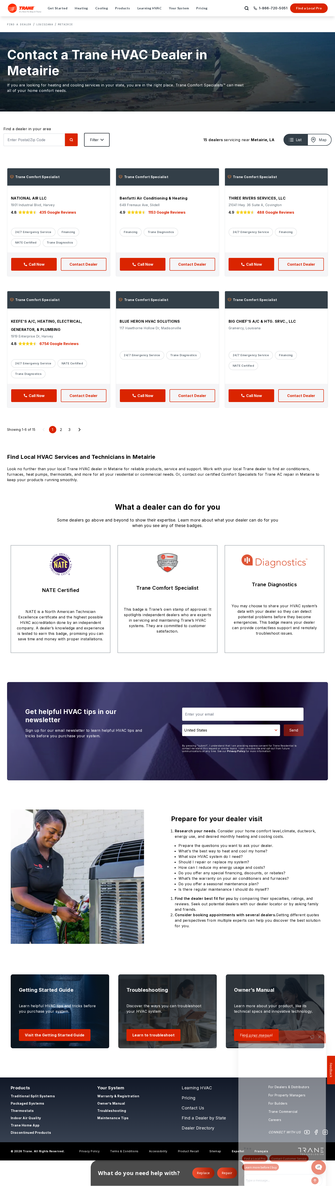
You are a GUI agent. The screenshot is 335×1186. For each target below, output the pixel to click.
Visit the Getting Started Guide (55, 1035)
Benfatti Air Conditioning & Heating (153, 198)
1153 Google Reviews (167, 212)
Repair (227, 1173)
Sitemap (215, 1151)
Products (20, 1087)
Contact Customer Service (289, 1141)
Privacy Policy (236, 751)
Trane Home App (25, 1125)
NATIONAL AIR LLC (29, 198)
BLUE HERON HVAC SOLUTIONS (150, 321)
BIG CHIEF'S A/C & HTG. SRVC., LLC (262, 321)
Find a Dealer (19, 24)
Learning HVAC (197, 1087)
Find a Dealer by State (204, 1118)
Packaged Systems (27, 1103)
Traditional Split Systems (33, 1096)
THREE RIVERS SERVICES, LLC (257, 198)
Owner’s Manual (111, 1103)
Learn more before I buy (260, 1150)
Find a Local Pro (309, 8)
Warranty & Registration (118, 1096)
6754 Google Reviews (59, 343)
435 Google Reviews (57, 212)
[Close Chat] (319, 1020)
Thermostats (22, 1111)
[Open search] (246, 8)
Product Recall (188, 1151)
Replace (203, 1173)
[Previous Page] (43, 429)
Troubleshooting (111, 1111)
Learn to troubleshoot (153, 1035)
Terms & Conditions (124, 1151)
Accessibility (158, 1151)
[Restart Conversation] (312, 1020)
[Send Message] (315, 1163)
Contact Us (193, 1108)
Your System (110, 1087)
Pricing (188, 1097)
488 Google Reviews (275, 212)
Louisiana (44, 24)
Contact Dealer (84, 264)
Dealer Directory (198, 1128)
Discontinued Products (31, 1132)
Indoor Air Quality (26, 1118)
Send (293, 730)
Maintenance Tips (113, 1118)
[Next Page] (79, 429)
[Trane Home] (24, 8)
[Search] (71, 139)
